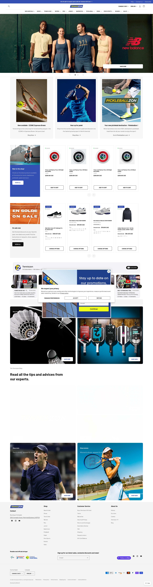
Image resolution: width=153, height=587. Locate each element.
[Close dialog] (108, 271)
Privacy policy (64, 293)
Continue (94, 309)
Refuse (99, 298)
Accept (75, 298)
